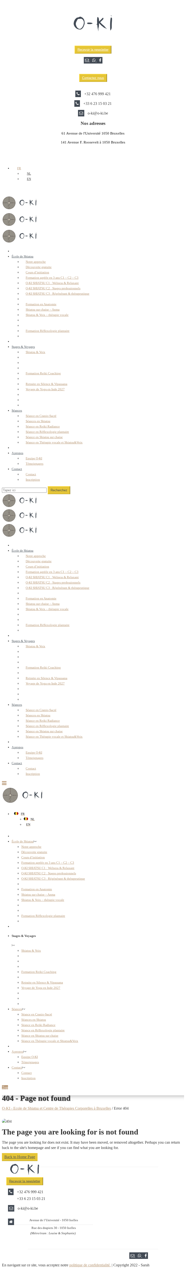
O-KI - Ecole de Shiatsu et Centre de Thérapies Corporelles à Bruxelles (56, 1108)
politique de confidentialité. (90, 1265)
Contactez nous (93, 78)
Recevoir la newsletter (93, 49)
